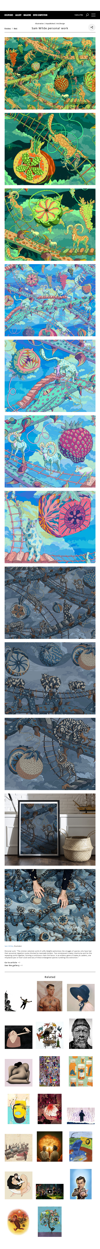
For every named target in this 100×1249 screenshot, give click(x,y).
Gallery (18, 15)
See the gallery (12, 965)
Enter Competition (40, 15)
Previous (8, 28)
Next (15, 28)
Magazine (27, 15)
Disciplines (9, 15)
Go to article (11, 962)
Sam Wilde (9, 946)
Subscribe (79, 15)
